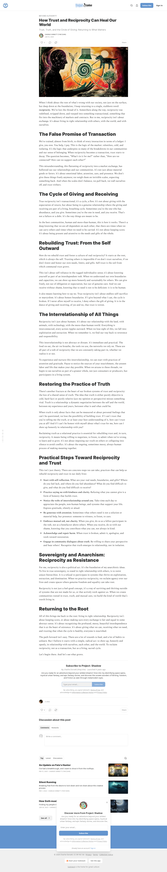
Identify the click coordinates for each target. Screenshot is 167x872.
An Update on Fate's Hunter (55, 765)
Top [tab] (41, 758)
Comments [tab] (44, 728)
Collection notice (106, 854)
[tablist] (49, 727)
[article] (83, 770)
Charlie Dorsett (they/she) (55, 34)
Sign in (159, 5)
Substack (71, 867)
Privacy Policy (102, 841)
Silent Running (47, 782)
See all (44, 818)
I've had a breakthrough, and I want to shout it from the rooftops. (66, 768)
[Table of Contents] (2, 436)
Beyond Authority (48, 16)
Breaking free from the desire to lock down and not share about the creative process (71, 786)
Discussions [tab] (57, 758)
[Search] (131, 5)
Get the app (95, 861)
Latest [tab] (48, 758)
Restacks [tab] (55, 728)
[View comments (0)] (50, 42)
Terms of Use (95, 839)
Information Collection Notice (83, 841)
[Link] (36, 134)
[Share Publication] (136, 5)
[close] (107, 802)
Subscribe (146, 5)
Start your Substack (77, 861)
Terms (95, 854)
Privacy (88, 854)
